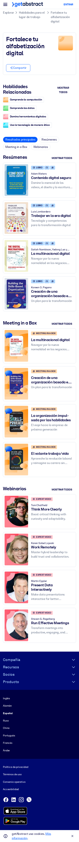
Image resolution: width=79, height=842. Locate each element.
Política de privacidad (15, 766)
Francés (7, 742)
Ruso (6, 720)
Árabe (6, 750)
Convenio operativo (14, 781)
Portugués (9, 735)
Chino (6, 727)
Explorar (8, 12)
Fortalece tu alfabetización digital (60, 17)
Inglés (6, 698)
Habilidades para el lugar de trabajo (31, 15)
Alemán (7, 705)
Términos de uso (12, 774)
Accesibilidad (11, 789)
